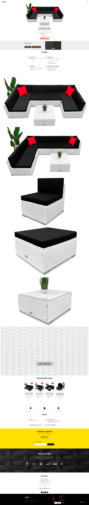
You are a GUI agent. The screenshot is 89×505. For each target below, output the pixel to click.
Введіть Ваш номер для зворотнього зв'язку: (38, 442)
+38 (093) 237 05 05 (44, 480)
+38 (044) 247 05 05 (44, 479)
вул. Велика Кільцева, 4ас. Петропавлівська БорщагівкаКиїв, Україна (44, 484)
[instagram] (43, 492)
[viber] (47, 492)
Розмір (43, 30)
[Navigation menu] (87, 1)
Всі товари (53, 495)
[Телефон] (84, 502)
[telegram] (45, 492)
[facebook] (42, 492)
